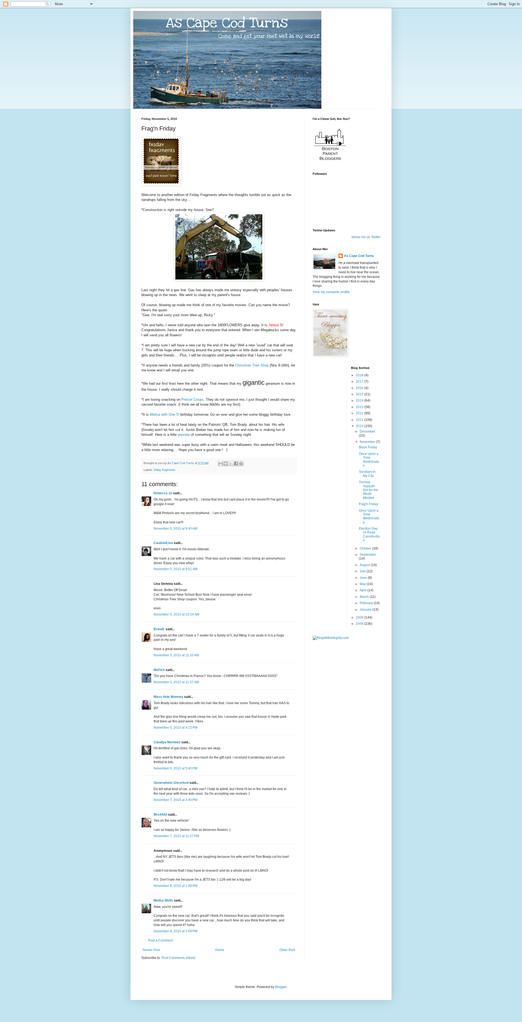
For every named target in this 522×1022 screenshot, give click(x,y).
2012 (360, 413)
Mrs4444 (160, 814)
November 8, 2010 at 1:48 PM (175, 886)
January (366, 609)
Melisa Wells (163, 900)
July (363, 571)
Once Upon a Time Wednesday (369, 459)
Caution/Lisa (163, 543)
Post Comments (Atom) (178, 958)
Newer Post (151, 950)
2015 (360, 394)
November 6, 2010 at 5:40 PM (175, 768)
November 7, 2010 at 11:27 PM (176, 836)
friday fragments (164, 469)
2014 (360, 400)
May (363, 584)
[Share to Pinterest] (241, 463)
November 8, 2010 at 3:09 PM (175, 931)
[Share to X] (231, 463)
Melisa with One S (164, 414)
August (365, 565)
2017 (360, 381)
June (364, 578)
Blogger (281, 987)
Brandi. (159, 629)
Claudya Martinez (167, 742)
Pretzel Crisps (192, 399)
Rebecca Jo (163, 493)
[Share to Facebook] (236, 463)
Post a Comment (160, 940)
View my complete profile (331, 292)
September (368, 555)
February (367, 603)
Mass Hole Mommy (168, 697)
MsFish (159, 670)
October (366, 548)
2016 (360, 388)
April (363, 590)
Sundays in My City (367, 473)
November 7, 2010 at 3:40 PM (175, 800)
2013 (360, 407)
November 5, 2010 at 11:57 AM (176, 682)
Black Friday (368, 447)
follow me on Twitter (366, 237)
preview (184, 435)
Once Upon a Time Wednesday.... (369, 516)
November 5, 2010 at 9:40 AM (175, 528)
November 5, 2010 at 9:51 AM (175, 569)
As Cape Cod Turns (359, 256)
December (367, 431)
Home (219, 950)
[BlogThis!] (225, 463)
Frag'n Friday (368, 504)
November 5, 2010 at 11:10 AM (176, 655)
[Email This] (220, 463)
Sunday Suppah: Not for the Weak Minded (368, 490)
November (368, 442)
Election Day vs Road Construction (369, 534)
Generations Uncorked (171, 783)
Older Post (287, 950)
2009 (360, 617)
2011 (360, 420)
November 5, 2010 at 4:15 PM (175, 727)
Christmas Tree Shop (252, 365)
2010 (360, 426)
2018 (360, 375)
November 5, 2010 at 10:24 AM (176, 614)
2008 (360, 624)
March (365, 597)
